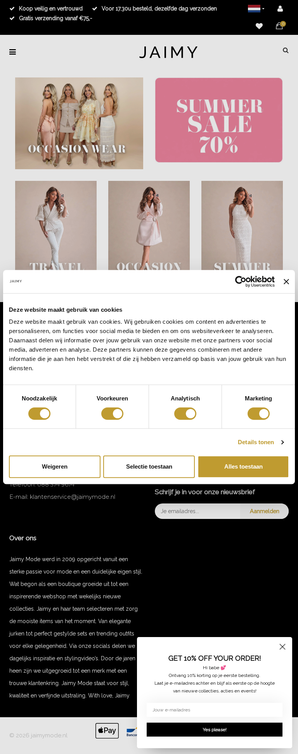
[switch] (112, 413)
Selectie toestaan (149, 466)
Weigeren (55, 466)
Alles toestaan (243, 466)
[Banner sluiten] (286, 281)
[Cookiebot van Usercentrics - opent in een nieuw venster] (241, 281)
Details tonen (256, 442)
